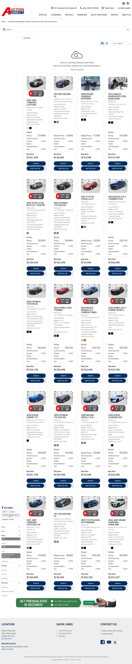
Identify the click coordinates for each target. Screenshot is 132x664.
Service (114, 15)
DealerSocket (74, 657)
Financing (82, 15)
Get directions (7, 639)
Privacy (72, 659)
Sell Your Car (35, 168)
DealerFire (60, 657)
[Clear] (11, 519)
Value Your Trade (99, 15)
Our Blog (62, 636)
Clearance (56, 15)
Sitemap (78, 659)
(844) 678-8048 (7, 649)
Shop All (43, 15)
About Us (126, 15)
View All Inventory (77, 70)
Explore (36, 163)
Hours (26, 647)
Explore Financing (45, 168)
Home (4, 21)
